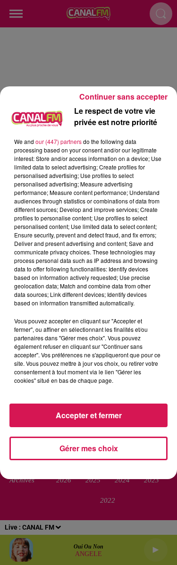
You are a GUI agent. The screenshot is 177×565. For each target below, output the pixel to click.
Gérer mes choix (88, 448)
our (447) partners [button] (58, 141)
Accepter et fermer (89, 415)
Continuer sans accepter (123, 96)
